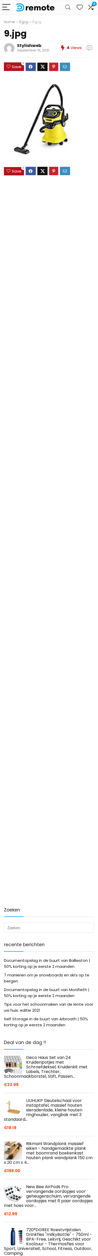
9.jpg (23, 22)
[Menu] (6, 7)
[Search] (68, 7)
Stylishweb (29, 46)
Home (9, 22)
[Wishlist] (80, 7)
